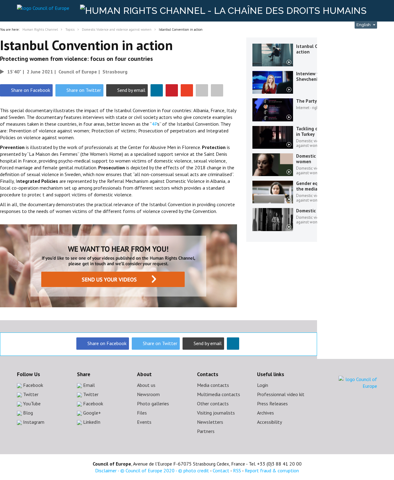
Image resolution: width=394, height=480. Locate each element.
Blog (27, 413)
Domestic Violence (315, 211)
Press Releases (272, 403)
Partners (206, 431)
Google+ (91, 413)
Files (142, 413)
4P (154, 124)
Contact (221, 470)
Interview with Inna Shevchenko (316, 76)
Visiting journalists (216, 413)
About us (146, 385)
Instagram (33, 422)
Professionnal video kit (280, 394)
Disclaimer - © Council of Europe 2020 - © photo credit (152, 470)
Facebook (32, 385)
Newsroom (148, 394)
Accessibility (269, 422)
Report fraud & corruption (272, 470)
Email (88, 385)
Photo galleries (153, 403)
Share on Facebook (30, 90)
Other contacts (213, 403)
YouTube (31, 403)
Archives (265, 413)
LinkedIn (91, 422)
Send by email (131, 90)
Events (144, 422)
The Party (306, 101)
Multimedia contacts (218, 394)
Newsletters (210, 422)
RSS (237, 470)
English (364, 24)
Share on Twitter (83, 90)
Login (262, 385)
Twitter (30, 394)
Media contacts (213, 385)
